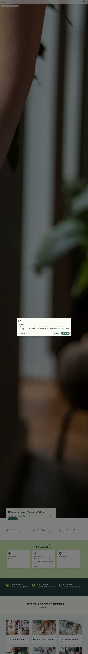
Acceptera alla (65, 333)
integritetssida (21, 329)
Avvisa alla (56, 333)
